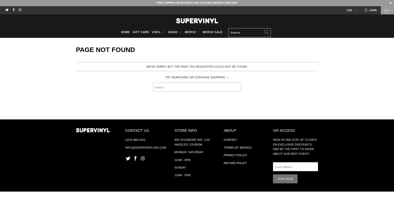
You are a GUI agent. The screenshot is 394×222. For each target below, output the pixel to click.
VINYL (157, 32)
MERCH (190, 32)
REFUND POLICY (235, 163)
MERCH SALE (212, 32)
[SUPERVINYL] (197, 21)
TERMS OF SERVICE (238, 147)
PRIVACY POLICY (235, 155)
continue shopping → (212, 77)
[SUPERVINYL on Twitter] (7, 10)
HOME (125, 32)
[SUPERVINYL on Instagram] (20, 10)
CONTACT (230, 139)
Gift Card (141, 32)
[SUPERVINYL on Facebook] (13, 10)
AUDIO (173, 32)
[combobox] (249, 32)
